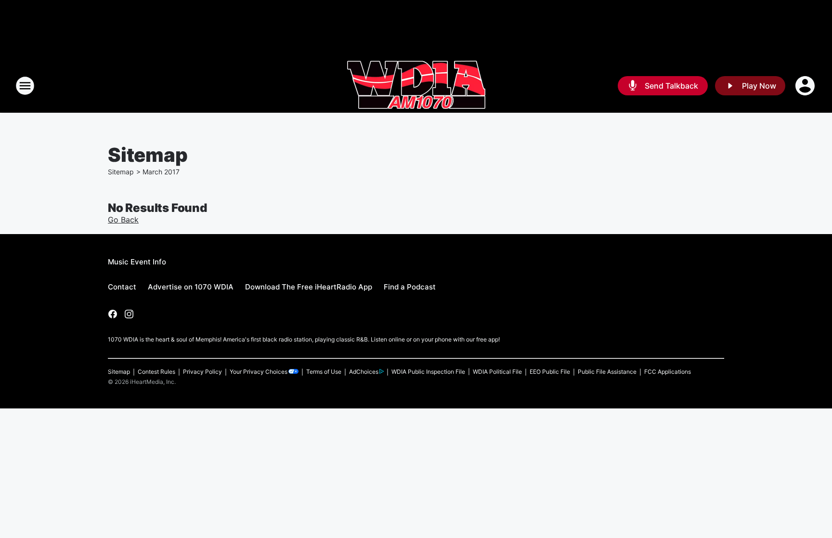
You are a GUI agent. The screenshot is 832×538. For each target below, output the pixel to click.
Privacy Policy (202, 371)
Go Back (123, 219)
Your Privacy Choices (258, 371)
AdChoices (363, 371)
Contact (122, 286)
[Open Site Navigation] (25, 85)
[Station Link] (416, 86)
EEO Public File (550, 371)
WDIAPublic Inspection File (428, 371)
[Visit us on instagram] (129, 314)
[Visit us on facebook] (112, 314)
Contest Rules (156, 371)
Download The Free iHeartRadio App (308, 286)
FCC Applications (667, 371)
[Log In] (806, 85)
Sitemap (121, 172)
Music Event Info (137, 261)
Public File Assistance (607, 371)
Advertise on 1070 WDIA (191, 286)
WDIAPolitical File (497, 371)
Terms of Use (323, 371)
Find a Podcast (410, 286)
